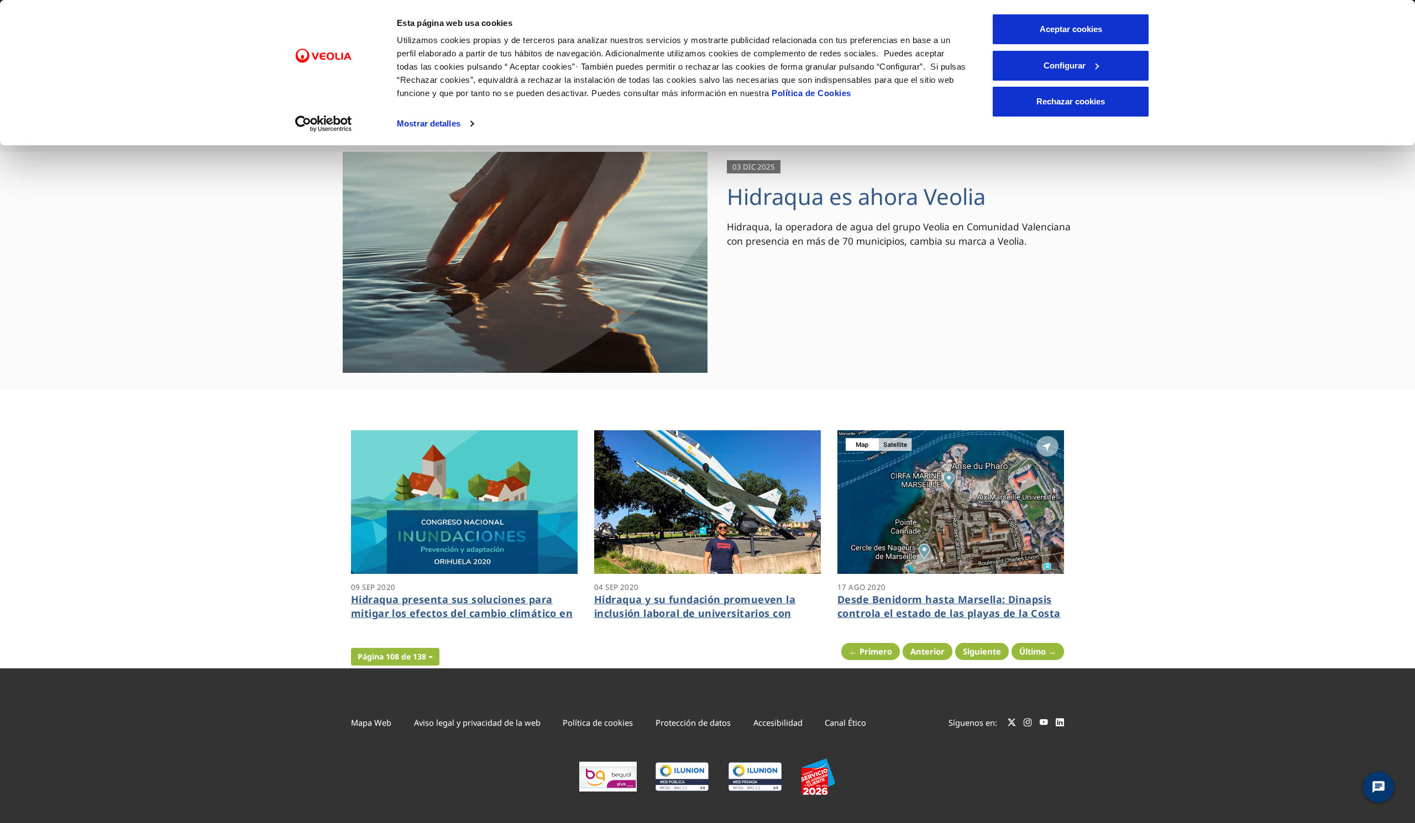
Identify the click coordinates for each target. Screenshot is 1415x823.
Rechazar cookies (1070, 101)
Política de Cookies (811, 93)
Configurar (1065, 65)
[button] (395, 657)
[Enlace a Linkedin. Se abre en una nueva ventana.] (1060, 724)
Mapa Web (371, 722)
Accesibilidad (778, 722)
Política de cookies (598, 722)
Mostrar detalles (428, 123)
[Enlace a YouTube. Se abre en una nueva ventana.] (1044, 724)
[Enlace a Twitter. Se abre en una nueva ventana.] (1012, 724)
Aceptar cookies (1071, 29)
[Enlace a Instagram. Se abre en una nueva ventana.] (1028, 724)
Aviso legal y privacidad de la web (477, 722)
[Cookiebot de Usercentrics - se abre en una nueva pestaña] (323, 123)
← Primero (870, 651)
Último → (1037, 651)
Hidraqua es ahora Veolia (856, 196)
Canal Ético (845, 722)
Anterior (927, 651)
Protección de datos (693, 722)
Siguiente (982, 651)
